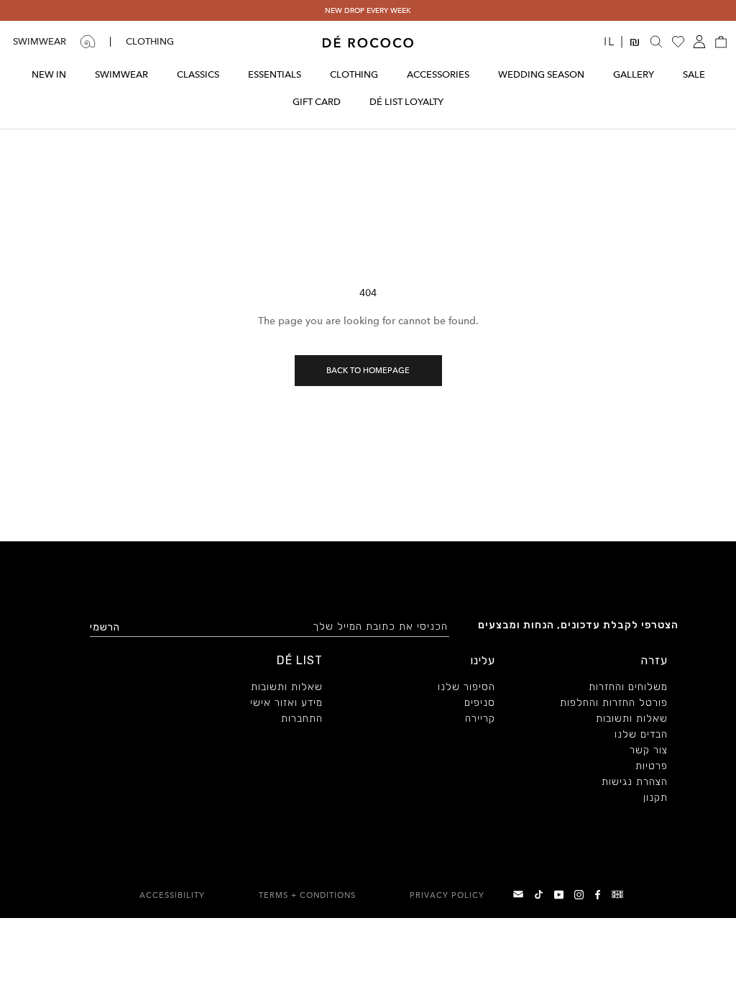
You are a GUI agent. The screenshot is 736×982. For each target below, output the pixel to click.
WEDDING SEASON (541, 74)
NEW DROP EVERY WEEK (368, 10)
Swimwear (39, 41)
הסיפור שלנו (466, 688)
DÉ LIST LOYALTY (406, 101)
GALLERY (633, 74)
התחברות (302, 720)
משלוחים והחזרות (628, 688)
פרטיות (651, 767)
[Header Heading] (368, 42)
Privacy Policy (447, 895)
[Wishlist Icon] (678, 42)
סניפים (479, 704)
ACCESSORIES (438, 74)
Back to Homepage (368, 370)
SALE (694, 74)
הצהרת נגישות (635, 783)
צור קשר (649, 751)
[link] (619, 894)
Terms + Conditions (307, 895)
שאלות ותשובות (632, 720)
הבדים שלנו (641, 735)
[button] (721, 42)
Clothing (150, 41)
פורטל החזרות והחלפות (614, 704)
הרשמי (105, 627)
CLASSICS (198, 74)
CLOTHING (354, 74)
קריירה (480, 720)
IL (614, 41)
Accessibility (172, 895)
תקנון (655, 799)
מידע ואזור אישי (286, 704)
